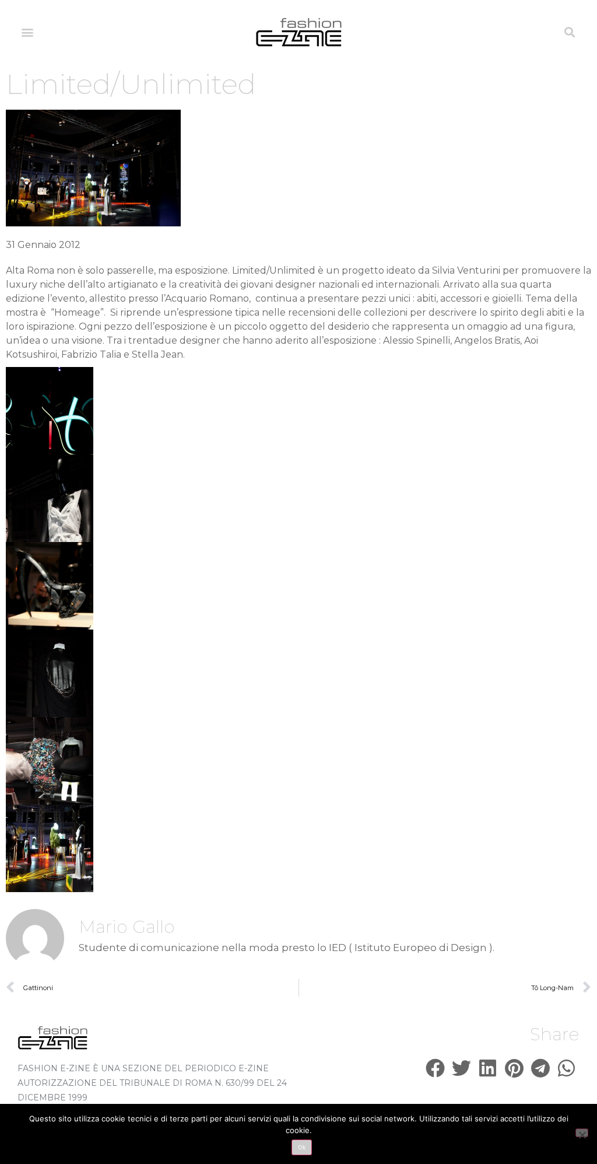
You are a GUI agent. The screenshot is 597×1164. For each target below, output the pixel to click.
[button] (27, 32)
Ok (301, 1147)
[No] (581, 1132)
